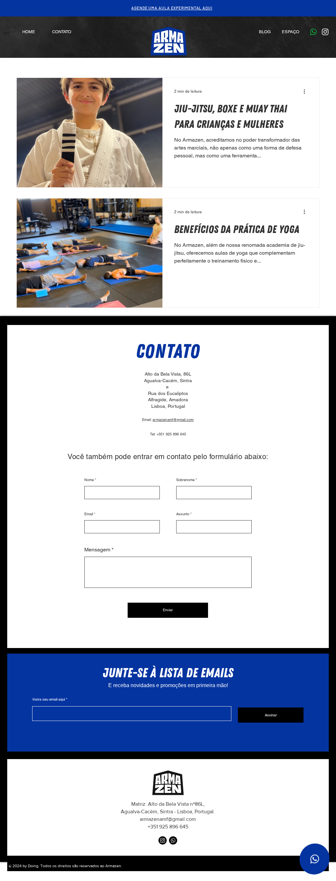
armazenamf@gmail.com (173, 419)
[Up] (314, 859)
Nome (89, 480)
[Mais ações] (306, 91)
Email (88, 514)
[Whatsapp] (173, 840)
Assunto (182, 514)
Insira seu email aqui (48, 699)
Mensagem (97, 549)
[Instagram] (162, 840)
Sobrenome (185, 480)
